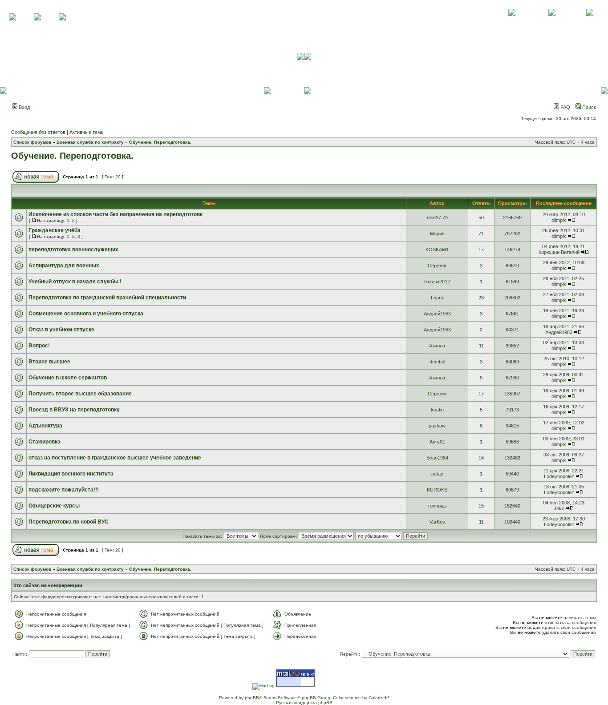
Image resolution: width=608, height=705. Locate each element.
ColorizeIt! (379, 697)
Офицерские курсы (54, 506)
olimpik (558, 220)
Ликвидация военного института (70, 474)
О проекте (511, 22)
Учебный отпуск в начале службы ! (75, 281)
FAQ (564, 107)
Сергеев (437, 265)
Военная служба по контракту (90, 142)
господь (437, 505)
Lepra (437, 297)
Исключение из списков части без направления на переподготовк (115, 214)
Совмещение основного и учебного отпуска (85, 313)
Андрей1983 (437, 313)
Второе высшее (49, 362)
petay (437, 473)
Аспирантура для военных (63, 265)
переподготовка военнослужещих (73, 249)
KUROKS (437, 489)
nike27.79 (437, 217)
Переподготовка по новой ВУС (68, 522)
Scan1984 (437, 457)
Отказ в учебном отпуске (61, 329)
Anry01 (437, 441)
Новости (589, 22)
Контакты (551, 22)
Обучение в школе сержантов (67, 378)
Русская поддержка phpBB (304, 702)
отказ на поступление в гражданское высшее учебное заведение (114, 458)
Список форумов (32, 142)
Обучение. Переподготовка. (160, 142)
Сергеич (437, 393)
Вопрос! (39, 345)
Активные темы (87, 132)
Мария (437, 233)
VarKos (437, 521)
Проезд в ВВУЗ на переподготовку (74, 410)
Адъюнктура (45, 426)
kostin (437, 409)
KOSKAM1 (437, 249)
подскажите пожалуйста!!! (63, 490)
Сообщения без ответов (38, 132)
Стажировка (44, 442)
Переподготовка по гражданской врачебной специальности (107, 297)
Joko (559, 508)
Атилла (437, 345)
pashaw (437, 425)
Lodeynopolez (559, 476)
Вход (23, 107)
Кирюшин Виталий (559, 252)
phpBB (252, 697)
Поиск (588, 107)
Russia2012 (437, 281)
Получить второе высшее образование (80, 394)
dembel (437, 361)
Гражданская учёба (54, 230)
